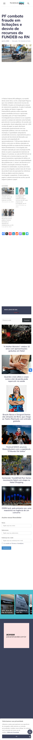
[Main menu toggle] (4, 3)
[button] (28, 3)
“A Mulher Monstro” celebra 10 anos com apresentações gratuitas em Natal (16, 348)
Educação (15, 41)
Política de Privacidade (13, 732)
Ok (16, 736)
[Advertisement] (16, 80)
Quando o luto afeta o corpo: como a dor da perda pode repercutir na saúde (16, 379)
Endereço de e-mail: (7, 537)
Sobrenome (5, 530)
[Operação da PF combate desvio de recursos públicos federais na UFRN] (8, 190)
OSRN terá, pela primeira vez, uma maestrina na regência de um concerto (16, 510)
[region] (16, 729)
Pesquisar (27, 320)
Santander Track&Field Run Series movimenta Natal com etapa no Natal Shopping (16, 480)
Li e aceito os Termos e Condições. (14, 543)
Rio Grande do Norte (24, 41)
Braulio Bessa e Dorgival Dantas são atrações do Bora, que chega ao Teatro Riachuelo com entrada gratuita (16, 417)
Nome (3, 523)
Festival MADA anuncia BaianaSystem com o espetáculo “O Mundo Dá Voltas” (16, 449)
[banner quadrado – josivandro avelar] (16, 635)
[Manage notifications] (30, 736)
